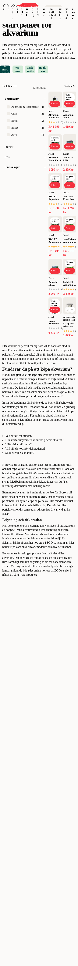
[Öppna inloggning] (14, 7)
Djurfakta (60, 12)
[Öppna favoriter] (6, 7)
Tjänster (73, 12)
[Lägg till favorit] (68, 310)
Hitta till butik (53, 12)
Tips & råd (67, 12)
